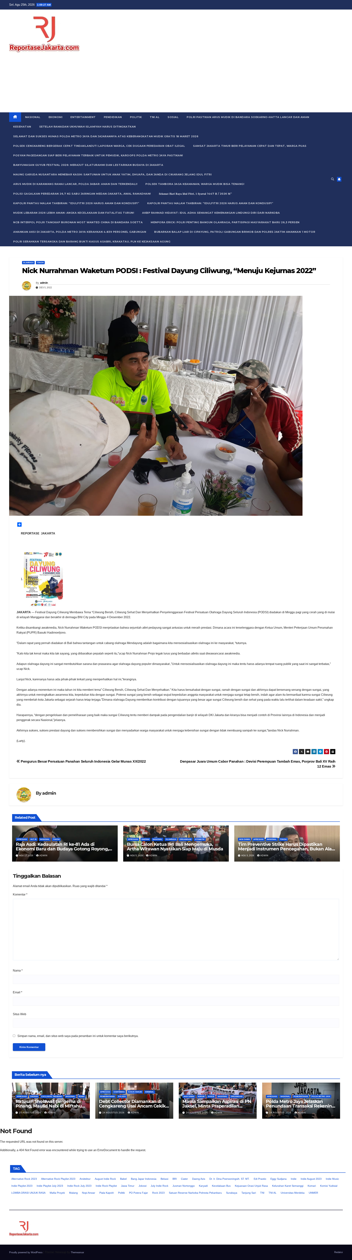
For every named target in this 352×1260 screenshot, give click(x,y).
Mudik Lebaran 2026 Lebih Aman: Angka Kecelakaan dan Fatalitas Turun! (73, 212)
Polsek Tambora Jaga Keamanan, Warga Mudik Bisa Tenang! (194, 184)
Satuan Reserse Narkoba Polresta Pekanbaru (195, 1192)
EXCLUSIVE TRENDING (51, 1096)
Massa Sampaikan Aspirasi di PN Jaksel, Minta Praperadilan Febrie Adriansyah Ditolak (216, 1106)
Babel (123, 1178)
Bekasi (164, 1178)
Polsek (122, 1096)
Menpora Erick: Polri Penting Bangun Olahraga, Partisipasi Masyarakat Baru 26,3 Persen (225, 222)
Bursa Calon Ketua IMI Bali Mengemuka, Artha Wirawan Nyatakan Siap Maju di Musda (175, 846)
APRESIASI (22, 839)
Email (17, 992)
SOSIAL (173, 117)
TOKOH (40, 263)
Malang (73, 1192)
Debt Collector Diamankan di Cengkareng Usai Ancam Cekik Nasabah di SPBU (132, 1106)
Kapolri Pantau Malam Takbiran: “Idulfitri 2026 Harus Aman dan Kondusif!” (76, 203)
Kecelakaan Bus (221, 1185)
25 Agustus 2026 (30, 1112)
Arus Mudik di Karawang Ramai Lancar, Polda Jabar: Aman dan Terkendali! (75, 184)
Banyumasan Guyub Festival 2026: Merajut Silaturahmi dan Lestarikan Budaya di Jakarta (88, 165)
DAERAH (145, 839)
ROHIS (82, 1096)
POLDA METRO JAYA (320, 1096)
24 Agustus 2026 (113, 1112)
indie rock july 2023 (79, 1185)
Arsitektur (85, 1178)
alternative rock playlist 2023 (58, 1178)
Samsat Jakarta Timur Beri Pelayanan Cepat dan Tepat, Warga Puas (250, 146)
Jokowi (142, 1185)
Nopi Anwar (88, 1192)
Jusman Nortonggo (184, 1185)
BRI (175, 1178)
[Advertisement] (176, 85)
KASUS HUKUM (135, 1092)
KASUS (211, 1096)
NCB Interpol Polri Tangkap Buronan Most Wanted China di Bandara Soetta (78, 222)
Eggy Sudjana (278, 1178)
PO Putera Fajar (138, 1192)
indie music (332, 1178)
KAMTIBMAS (119, 1092)
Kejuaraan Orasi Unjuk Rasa (251, 1185)
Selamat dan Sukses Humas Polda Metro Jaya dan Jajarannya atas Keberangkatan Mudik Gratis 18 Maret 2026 (105, 136)
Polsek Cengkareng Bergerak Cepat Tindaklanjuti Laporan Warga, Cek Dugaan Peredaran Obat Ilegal (99, 146)
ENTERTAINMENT (83, 117)
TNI (262, 1192)
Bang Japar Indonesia (143, 1178)
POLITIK (136, 117)
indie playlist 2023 (21, 1185)
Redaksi (338, 1252)
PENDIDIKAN (113, 117)
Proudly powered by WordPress (26, 1252)
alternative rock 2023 (24, 1178)
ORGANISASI (185, 839)
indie (293, 1178)
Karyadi (203, 1185)
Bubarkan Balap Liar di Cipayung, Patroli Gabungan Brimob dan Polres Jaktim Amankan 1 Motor (234, 231)
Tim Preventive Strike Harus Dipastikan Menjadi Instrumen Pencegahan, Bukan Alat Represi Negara (285, 849)
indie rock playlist (106, 1185)
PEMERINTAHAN (107, 1096)
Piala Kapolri (106, 1192)
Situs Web (19, 1014)
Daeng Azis (198, 1178)
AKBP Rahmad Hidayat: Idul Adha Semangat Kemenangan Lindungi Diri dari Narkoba (211, 212)
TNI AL (155, 117)
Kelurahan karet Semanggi (287, 1185)
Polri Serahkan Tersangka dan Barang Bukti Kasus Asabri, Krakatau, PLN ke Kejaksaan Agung (91, 241)
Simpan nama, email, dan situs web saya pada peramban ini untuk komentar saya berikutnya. (77, 1036)
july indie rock (159, 1185)
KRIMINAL (149, 1092)
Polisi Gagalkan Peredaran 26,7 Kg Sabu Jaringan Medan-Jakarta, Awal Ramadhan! (82, 193)
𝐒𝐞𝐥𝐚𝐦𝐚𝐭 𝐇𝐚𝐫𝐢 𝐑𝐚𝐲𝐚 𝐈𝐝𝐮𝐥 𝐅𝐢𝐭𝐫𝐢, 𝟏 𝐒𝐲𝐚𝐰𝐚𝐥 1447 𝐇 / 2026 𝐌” (195, 193)
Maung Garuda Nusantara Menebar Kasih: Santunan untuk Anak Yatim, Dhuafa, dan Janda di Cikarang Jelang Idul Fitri (112, 174)
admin (44, 282)
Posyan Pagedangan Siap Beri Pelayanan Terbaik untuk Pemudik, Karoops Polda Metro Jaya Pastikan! (98, 155)
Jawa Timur (127, 1185)
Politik (121, 1192)
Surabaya (231, 1192)
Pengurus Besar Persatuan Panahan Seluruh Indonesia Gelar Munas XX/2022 (83, 761)
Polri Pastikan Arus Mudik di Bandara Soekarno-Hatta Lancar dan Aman (248, 117)
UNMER (313, 1192)
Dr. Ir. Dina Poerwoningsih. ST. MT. (229, 1178)
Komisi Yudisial (328, 1185)
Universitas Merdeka (293, 1192)
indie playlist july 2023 (50, 1185)
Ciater (184, 1178)
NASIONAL (33, 117)
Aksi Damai (244, 839)
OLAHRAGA (28, 263)
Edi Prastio (260, 1178)
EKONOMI (56, 117)
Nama (18, 970)
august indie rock (105, 1178)
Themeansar (77, 1252)
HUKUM (201, 1096)
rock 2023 (158, 1192)
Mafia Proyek (57, 1192)
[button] (332, 179)
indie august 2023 (311, 1178)
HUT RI (33, 839)
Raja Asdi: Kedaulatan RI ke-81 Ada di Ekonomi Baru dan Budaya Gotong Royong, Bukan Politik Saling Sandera (62, 849)
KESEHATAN (22, 126)
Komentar (20, 894)
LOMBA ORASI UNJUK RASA (28, 1192)
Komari (312, 1185)
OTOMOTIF (200, 839)
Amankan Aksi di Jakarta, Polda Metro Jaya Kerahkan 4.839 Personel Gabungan (79, 231)
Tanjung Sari (248, 1192)
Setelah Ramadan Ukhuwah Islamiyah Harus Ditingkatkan (87, 126)
